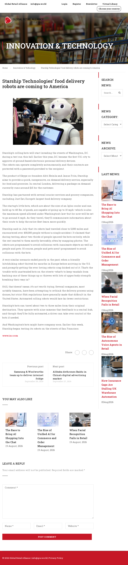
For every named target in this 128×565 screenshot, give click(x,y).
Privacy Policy (56, 558)
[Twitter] (84, 352)
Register (77, 4)
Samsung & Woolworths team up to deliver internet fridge (26, 375)
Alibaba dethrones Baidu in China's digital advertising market (69, 375)
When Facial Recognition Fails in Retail (78, 434)
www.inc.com (10, 335)
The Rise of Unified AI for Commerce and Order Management (46, 438)
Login (64, 4)
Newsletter (91, 4)
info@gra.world (38, 4)
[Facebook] (77, 352)
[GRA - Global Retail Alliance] (24, 22)
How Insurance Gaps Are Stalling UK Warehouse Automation (111, 388)
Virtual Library (110, 4)
